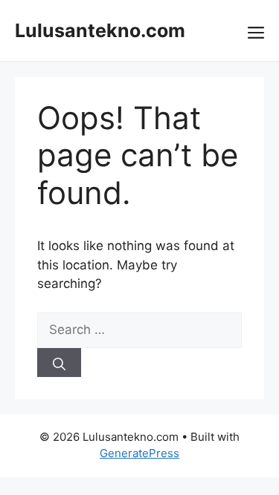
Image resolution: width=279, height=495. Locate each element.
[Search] (59, 362)
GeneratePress (139, 453)
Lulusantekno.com (100, 30)
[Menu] (256, 30)
